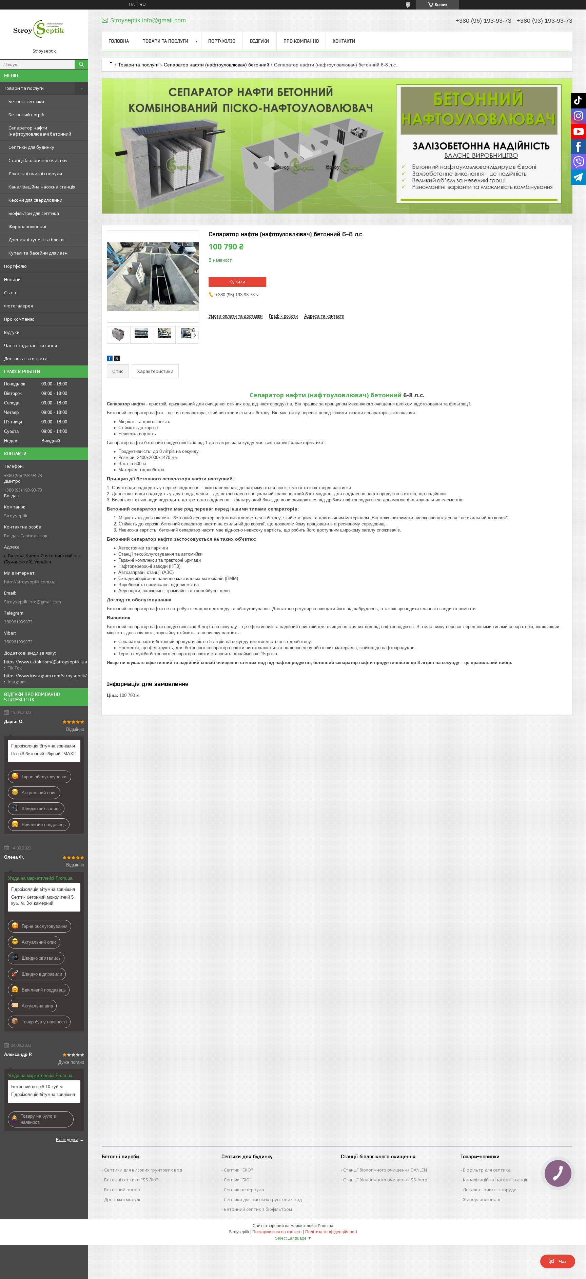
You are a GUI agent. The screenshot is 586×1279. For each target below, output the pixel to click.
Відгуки (12, 332)
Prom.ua (325, 1225)
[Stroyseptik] (44, 31)
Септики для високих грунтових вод (143, 1170)
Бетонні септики (26, 101)
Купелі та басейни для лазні (38, 253)
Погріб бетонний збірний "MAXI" (43, 753)
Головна (119, 41)
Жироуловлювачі (481, 1199)
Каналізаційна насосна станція (41, 187)
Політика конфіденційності (331, 1232)
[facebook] (110, 359)
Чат (563, 1261)
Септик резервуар (244, 1189)
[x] (117, 359)
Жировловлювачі (27, 226)
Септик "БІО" (238, 1180)
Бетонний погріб (26, 115)
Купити (237, 282)
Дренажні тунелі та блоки (36, 240)
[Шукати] (81, 64)
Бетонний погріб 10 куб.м (37, 1086)
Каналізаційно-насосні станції (495, 1180)
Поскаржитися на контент (277, 1232)
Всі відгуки (67, 1139)
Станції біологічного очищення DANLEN (385, 1170)
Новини (12, 279)
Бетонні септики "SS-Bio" (131, 1180)
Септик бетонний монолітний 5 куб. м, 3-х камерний (42, 900)
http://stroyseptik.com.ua (30, 582)
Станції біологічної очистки (37, 160)
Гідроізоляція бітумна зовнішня (43, 745)
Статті (11, 292)
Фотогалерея (18, 306)
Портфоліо (15, 266)
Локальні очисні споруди (35, 174)
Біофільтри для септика (33, 213)
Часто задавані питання (30, 345)
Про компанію (19, 319)
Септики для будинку (31, 147)
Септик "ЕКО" (238, 1170)
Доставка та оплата (25, 359)
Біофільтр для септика (487, 1170)
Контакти (344, 41)
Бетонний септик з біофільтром (258, 1209)
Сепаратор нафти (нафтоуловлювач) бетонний (39, 131)
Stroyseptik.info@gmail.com (32, 602)
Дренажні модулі (122, 1199)
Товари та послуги (24, 88)
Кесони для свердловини (35, 200)
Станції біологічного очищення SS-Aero (385, 1180)
